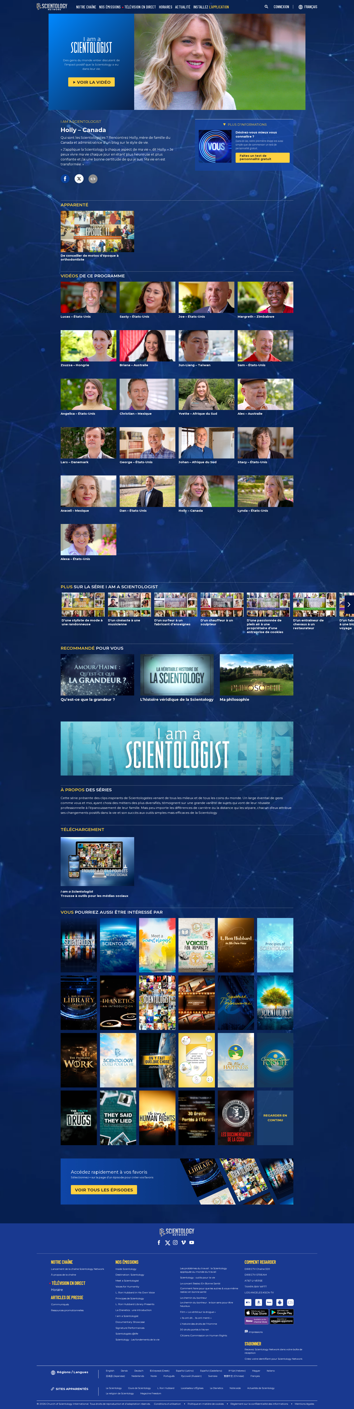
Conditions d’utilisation (167, 1403)
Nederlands (138, 1376)
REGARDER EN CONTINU (275, 1117)
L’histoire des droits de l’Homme (198, 1323)
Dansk (124, 1370)
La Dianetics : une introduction (134, 1310)
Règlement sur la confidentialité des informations (259, 1403)
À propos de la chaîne (63, 1274)
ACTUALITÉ (183, 7)
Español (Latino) (185, 1370)
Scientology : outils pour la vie (197, 1277)
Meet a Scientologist (127, 1280)
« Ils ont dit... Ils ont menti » (196, 1317)
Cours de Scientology (139, 1388)
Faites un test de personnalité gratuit (255, 157)
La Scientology (114, 1388)
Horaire (57, 1290)
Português (169, 1376)
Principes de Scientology (130, 1298)
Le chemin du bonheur (193, 1297)
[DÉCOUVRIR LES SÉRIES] (79, 945)
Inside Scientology (126, 1268)
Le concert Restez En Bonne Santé (200, 1283)
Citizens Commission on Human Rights (203, 1335)
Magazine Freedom (150, 1393)
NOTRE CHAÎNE (86, 7)
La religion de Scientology (120, 1393)
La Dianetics (216, 1388)
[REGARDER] (275, 945)
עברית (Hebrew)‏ (237, 1370)
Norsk (154, 1376)
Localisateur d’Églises (192, 1388)
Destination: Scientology (130, 1274)
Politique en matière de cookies (206, 1403)
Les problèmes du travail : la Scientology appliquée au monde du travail (203, 1270)
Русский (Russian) (191, 1376)
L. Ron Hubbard (165, 1388)
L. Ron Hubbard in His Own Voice (135, 1292)
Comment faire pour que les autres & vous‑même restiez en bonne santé (209, 1290)
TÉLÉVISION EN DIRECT (140, 7)
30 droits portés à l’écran (194, 1329)
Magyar (256, 1370)
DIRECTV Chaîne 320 (257, 1268)
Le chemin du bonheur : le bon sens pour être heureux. (206, 1304)
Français (255, 1376)
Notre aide (235, 1388)
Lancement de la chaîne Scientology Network (77, 1268)
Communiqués (60, 1304)
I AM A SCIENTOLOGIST (81, 122)
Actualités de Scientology (261, 1388)
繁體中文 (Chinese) (234, 1376)
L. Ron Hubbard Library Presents (135, 1304)
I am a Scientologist (127, 1316)
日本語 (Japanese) (115, 1376)
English (110, 1370)
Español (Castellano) (211, 1370)
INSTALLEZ (211, 7)
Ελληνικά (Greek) (159, 1370)
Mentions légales (304, 1403)
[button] (4, 604)
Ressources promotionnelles (67, 1310)
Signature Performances (130, 1327)
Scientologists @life (127, 1333)
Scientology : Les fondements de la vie (137, 1339)
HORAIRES (165, 7)
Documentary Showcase (130, 1321)
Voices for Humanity (127, 1286)
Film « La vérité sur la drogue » (198, 1311)
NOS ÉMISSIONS (110, 7)
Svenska (212, 1376)
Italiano (271, 1370)
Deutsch (138, 1370)
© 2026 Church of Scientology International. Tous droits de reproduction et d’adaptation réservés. (94, 1403)
